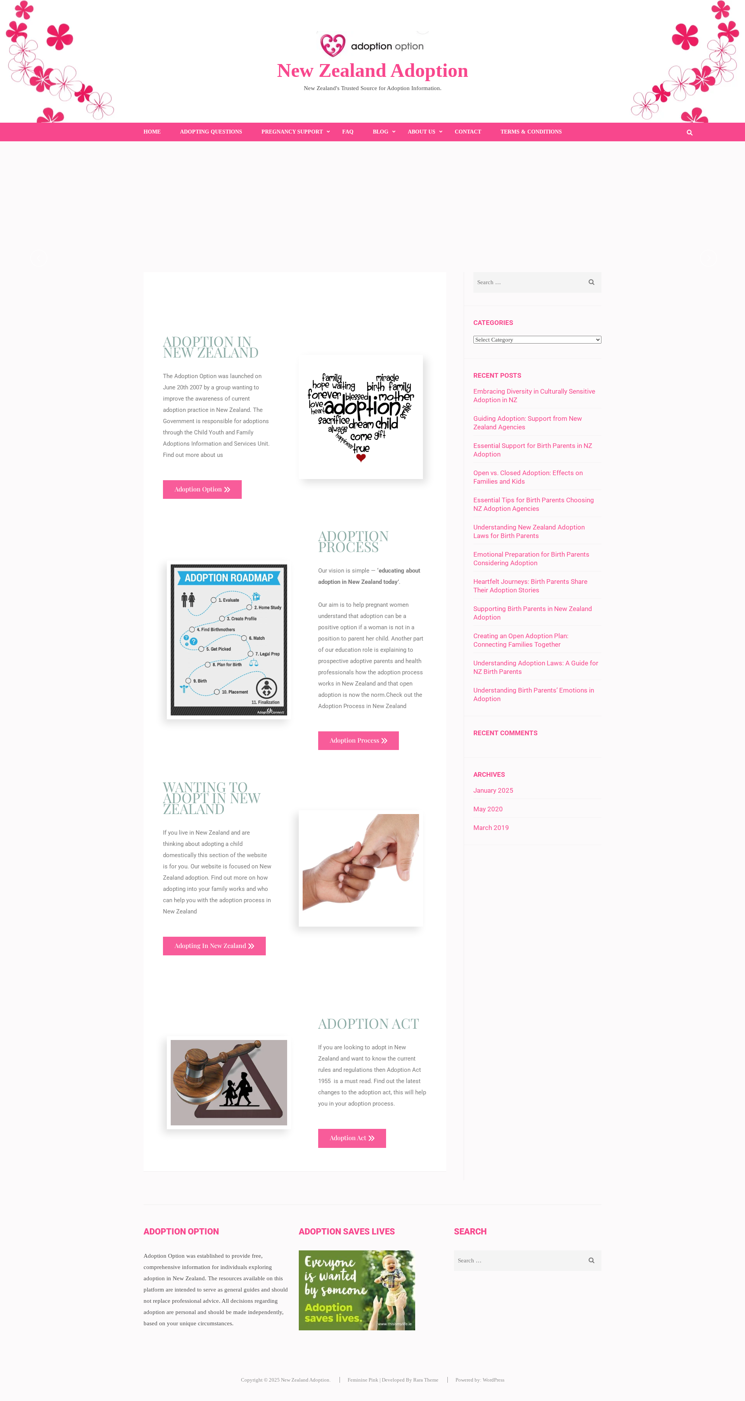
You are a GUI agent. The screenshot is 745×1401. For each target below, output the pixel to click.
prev (38, 258)
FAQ (347, 132)
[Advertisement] (372, 199)
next (708, 258)
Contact (468, 132)
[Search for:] (524, 282)
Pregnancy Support (292, 132)
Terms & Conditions (531, 132)
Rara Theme (425, 1380)
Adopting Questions (211, 132)
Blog (380, 132)
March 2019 (491, 828)
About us (421, 132)
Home (152, 132)
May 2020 (488, 809)
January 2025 (493, 790)
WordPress (493, 1380)
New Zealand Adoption (372, 70)
